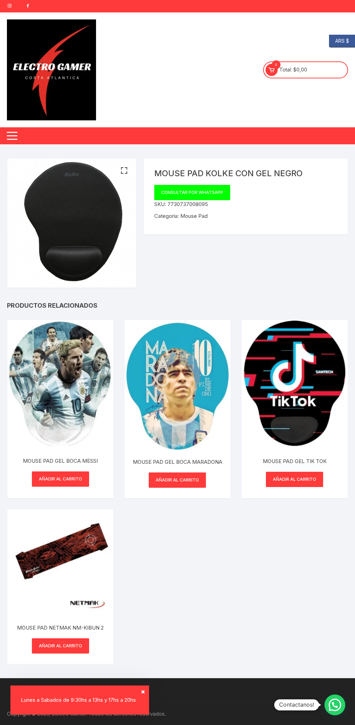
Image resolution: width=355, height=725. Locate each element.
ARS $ (339, 40)
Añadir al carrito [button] (60, 478)
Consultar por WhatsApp (192, 192)
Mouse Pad (194, 216)
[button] (124, 170)
